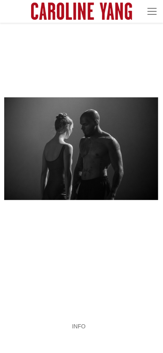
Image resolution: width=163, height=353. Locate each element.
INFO (79, 326)
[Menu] (152, 11)
